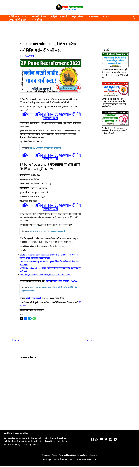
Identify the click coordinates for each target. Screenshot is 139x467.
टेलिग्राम (54, 281)
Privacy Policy (82, 455)
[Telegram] (115, 439)
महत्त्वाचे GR (78, 16)
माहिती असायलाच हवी (33, 298)
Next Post (90, 340)
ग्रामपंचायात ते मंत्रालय (99, 16)
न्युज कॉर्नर (37, 19)
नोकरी (32, 56)
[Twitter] (106, 439)
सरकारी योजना (39, 16)
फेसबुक (48, 281)
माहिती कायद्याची (59, 16)
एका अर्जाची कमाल (17, 19)
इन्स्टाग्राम (66, 281)
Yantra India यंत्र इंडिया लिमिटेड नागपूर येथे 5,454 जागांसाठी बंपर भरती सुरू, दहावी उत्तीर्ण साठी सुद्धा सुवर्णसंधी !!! (114, 102)
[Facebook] (92, 439)
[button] (133, 18)
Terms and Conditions (67, 455)
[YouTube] (101, 439)
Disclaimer (93, 455)
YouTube (74, 281)
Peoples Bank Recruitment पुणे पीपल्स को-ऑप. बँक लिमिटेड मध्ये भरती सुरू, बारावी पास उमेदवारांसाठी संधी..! (115, 73)
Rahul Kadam (90, 459)
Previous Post (13, 340)
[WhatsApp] (96, 439)
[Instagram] (110, 439)
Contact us (45, 455)
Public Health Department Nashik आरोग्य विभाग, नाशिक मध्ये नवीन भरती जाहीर (114, 130)
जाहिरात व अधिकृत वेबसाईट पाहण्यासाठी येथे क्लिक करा (51, 116)
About (54, 455)
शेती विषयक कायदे (17, 16)
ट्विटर (60, 281)
